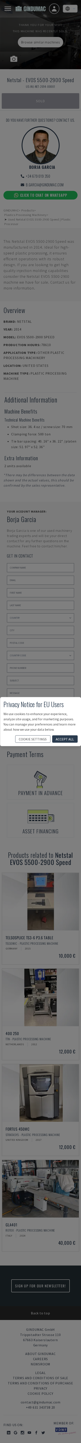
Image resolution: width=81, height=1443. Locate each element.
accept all (65, 739)
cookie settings (33, 739)
